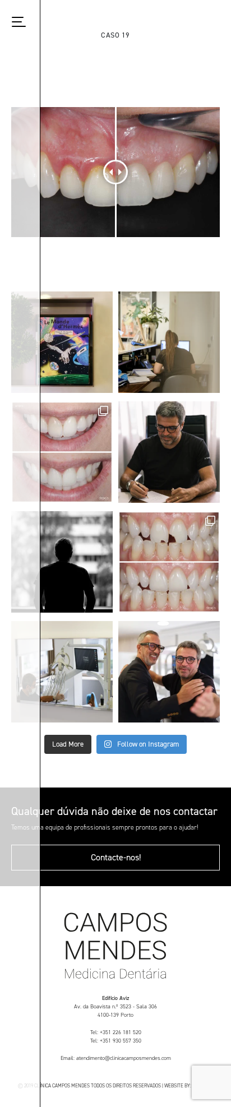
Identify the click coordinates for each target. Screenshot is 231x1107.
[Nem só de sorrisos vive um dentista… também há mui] (169, 452)
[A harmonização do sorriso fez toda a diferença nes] (62, 452)
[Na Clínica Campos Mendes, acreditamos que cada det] (62, 342)
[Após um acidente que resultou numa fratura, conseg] (169, 562)
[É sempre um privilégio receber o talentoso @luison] (169, 671)
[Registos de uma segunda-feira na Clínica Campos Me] (62, 671)
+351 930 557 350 (120, 1040)
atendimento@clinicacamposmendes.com (123, 1058)
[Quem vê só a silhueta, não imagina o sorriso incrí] (62, 562)
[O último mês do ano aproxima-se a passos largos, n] (169, 342)
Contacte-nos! (116, 857)
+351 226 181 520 (120, 1032)
